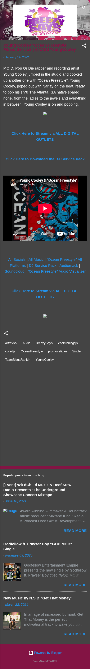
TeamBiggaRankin (17, 359)
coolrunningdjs (68, 343)
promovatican (57, 351)
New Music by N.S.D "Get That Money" (37, 598)
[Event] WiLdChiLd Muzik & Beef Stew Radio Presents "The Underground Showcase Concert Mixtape (37, 490)
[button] (84, 46)
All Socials (17, 259)
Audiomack (68, 265)
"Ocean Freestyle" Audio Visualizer (57, 271)
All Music (36, 259)
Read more (75, 531)
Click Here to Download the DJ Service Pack (45, 159)
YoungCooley (45, 359)
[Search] (84, 8)
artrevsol (11, 343)
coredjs (10, 351)
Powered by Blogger (47, 652)
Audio (26, 343)
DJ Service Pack (43, 265)
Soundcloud (14, 271)
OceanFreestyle (32, 351)
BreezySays (44, 343)
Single (76, 351)
